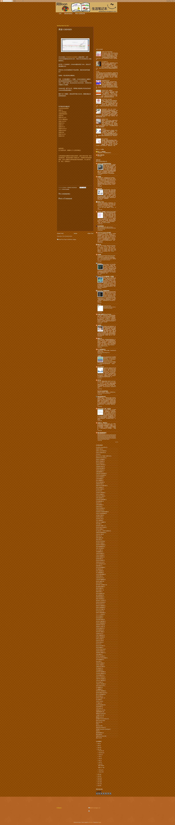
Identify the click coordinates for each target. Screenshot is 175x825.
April (100, 762)
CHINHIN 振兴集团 (65, 189)
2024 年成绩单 (106, 264)
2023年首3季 (100, 315)
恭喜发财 (99, 392)
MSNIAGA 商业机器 (100, 602)
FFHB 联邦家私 (99, 504)
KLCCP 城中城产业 (100, 563)
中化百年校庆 (98, 706)
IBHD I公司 (98, 536)
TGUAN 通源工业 (99, 675)
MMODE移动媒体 (99, 596)
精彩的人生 (99, 338)
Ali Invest (99, 263)
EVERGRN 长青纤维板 (100, 499)
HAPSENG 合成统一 (100, 525)
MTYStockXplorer (99, 603)
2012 (98, 781)
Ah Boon (64, 187)
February (100, 769)
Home (75, 233)
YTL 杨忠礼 (98, 703)
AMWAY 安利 (98, 449)
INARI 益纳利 (98, 537)
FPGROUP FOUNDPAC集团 (101, 511)
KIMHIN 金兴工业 (99, 562)
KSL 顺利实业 (99, 569)
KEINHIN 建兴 (99, 558)
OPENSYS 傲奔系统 (100, 621)
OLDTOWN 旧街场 (99, 619)
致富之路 (99, 244)
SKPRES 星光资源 (100, 656)
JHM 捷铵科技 (99, 551)
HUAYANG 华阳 (99, 534)
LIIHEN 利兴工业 (99, 577)
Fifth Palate (99, 156)
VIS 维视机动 (98, 687)
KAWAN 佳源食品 (99, 556)
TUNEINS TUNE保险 (100, 683)
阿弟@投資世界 (100, 366)
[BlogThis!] (81, 187)
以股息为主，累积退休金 (102, 422)
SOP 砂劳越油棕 (99, 659)
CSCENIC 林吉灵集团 (100, 475)
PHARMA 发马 (99, 633)
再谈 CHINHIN (101, 765)
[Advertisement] (82, 20)
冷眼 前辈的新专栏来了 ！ (102, 433)
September (101, 752)
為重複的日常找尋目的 (107, 164)
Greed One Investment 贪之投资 (104, 232)
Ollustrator (91, 822)
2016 (98, 774)
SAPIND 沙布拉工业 (100, 649)
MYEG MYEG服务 (99, 609)
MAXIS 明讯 (98, 583)
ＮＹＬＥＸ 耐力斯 (99, 614)
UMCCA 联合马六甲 (100, 685)
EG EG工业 (98, 490)
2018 (98, 747)
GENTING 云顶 (99, 518)
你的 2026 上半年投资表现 (102, 202)
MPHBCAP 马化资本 (100, 600)
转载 (97, 730)
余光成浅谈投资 (100, 226)
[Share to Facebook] (84, 187)
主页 (60, 13)
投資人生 (99, 304)
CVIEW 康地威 (99, 478)
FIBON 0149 (98, 506)
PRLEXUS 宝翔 (99, 640)
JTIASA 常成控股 (99, 555)
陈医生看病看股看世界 (101, 432)
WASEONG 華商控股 (100, 690)
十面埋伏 (99, 355)
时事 (97, 723)
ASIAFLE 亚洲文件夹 (100, 452)
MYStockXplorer (99, 610)
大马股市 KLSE (99, 715)
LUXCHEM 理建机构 (100, 579)
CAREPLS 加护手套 (100, 464)
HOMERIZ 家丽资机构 (100, 532)
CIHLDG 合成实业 (99, 470)
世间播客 (99, 176)
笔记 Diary (98, 725)
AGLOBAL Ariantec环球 (100, 447)
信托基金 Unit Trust (100, 710)
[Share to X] (82, 187)
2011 (98, 783)
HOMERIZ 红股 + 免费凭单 (107, 90)
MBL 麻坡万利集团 (99, 586)
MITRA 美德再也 (99, 593)
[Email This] (80, 187)
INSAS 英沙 (98, 539)
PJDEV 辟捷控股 (99, 635)
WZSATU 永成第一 (100, 697)
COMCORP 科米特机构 (100, 473)
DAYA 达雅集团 (99, 480)
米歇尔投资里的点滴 (101, 396)
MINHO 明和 (98, 591)
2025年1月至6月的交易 (101, 245)
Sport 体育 (98, 661)
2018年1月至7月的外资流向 (107, 51)
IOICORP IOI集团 (99, 543)
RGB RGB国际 (99, 647)
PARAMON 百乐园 (99, 624)
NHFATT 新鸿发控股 (100, 612)
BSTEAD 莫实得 (99, 463)
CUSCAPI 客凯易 (99, 476)
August (100, 754)
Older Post (90, 233)
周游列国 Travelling (100, 713)
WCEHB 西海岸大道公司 (101, 692)
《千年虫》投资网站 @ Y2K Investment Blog (106, 211)
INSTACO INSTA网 (100, 541)
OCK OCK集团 (99, 616)
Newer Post (60, 233)
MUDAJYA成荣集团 (100, 607)
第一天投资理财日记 (101, 349)
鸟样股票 (99, 254)
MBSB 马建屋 (99, 588)
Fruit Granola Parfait (107, 305)
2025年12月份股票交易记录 (102, 233)
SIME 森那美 (98, 654)
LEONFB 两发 (99, 576)
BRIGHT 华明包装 (99, 461)
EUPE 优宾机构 (99, 497)
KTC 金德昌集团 (99, 572)
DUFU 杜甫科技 (99, 487)
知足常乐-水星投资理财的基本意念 (104, 163)
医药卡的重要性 (105, 139)
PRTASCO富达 (99, 642)
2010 (98, 785)
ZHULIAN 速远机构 (100, 704)
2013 (98, 779)
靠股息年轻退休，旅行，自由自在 (104, 408)
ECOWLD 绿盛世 (99, 489)
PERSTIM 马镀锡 (99, 631)
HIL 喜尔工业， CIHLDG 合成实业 (103, 530)
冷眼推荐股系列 (99, 711)
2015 (98, 776)
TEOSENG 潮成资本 (100, 673)
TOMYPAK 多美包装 (100, 678)
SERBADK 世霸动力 (100, 652)
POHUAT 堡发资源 (99, 637)
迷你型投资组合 (99, 732)
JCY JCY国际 (99, 550)
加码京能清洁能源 (106, 189)
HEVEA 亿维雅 (99, 529)
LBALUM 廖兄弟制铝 (100, 574)
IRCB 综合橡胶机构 (100, 546)
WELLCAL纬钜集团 (100, 694)
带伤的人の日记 (100, 201)
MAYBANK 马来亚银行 (100, 584)
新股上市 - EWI (101, 767)
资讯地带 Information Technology (102, 729)
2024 (98, 745)
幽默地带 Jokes (99, 717)
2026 (98, 743)
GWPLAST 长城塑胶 (100, 522)
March (100, 764)
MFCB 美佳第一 (99, 590)
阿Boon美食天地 (100, 155)
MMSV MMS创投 (99, 598)
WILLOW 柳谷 (99, 696)
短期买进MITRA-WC (106, 80)
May (99, 760)
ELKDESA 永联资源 (100, 492)
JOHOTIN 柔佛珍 (99, 553)
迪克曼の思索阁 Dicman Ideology (104, 314)
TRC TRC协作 (99, 682)
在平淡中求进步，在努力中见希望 (103, 423)
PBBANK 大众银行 (100, 626)
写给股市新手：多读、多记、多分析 (109, 109)
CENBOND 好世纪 (99, 466)
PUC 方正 (98, 643)
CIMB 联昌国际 (99, 471)
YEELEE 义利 (99, 701)
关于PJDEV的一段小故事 (107, 99)
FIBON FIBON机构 (100, 508)
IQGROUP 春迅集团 (100, 544)
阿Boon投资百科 (80, 13)
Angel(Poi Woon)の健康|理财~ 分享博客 (105, 276)
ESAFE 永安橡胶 (99, 494)
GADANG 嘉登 (99, 516)
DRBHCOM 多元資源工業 (101, 485)
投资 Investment (99, 720)
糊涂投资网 (99, 188)
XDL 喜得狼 (98, 699)
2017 (98, 749)
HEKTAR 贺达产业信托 (100, 527)
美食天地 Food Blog (100, 727)
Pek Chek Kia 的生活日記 (102, 391)
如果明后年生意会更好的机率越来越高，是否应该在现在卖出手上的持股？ (109, 292)
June (100, 758)
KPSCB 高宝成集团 (100, 567)
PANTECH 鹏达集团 (100, 623)
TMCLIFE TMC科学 (100, 677)
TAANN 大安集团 (99, 664)
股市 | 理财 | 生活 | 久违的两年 (109, 277)
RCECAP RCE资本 (100, 645)
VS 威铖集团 (98, 689)
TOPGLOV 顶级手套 (100, 680)
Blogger (99, 822)
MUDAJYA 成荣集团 (100, 605)
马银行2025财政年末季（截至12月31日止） (105, 227)
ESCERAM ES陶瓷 (100, 496)
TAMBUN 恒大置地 (100, 666)
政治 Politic (98, 722)
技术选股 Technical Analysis (101, 718)
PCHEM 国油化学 (99, 628)
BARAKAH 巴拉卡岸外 (100, 457)
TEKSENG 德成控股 (100, 671)
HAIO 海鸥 (98, 523)
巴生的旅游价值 (100, 177)
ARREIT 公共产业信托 (100, 450)
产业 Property (98, 708)
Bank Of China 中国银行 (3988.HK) (103, 456)
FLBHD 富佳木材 (99, 510)
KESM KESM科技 (99, 560)
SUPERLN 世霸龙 (99, 663)
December (101, 750)
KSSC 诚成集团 (99, 570)
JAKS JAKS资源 (99, 548)
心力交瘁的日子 (105, 61)
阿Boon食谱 (98, 734)
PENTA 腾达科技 (99, 630)
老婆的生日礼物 (105, 119)
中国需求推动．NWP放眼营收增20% (104, 152)
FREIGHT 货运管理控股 (101, 513)
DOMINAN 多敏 (99, 483)
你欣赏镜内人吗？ (100, 397)
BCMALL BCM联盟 (100, 459)
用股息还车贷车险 (100, 339)
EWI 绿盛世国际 (99, 501)
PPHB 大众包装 (99, 638)
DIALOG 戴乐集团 (99, 482)
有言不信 (99, 380)
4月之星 (97, 71)
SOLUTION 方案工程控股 (101, 657)
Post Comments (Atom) (67, 236)
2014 (98, 778)
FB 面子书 (98, 503)
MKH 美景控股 (99, 595)
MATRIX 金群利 (99, 581)
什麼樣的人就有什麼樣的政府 (108, 326)
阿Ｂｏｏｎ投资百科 (101, 151)
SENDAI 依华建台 (99, 650)
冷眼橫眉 (99, 325)
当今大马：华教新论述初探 (102, 381)
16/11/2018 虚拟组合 (107, 409)
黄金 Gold (98, 737)
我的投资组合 (68, 13)
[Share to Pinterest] (85, 187)
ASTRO (97, 454)
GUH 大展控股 (99, 520)
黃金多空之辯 (106, 367)
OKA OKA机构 (99, 617)
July (99, 756)
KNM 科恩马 (98, 565)
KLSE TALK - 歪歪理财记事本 (103, 290)
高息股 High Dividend (100, 736)
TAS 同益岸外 (99, 668)
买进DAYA (104, 129)
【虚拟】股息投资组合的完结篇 (109, 212)
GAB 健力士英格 (99, 515)
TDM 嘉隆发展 (99, 670)
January (100, 771)
